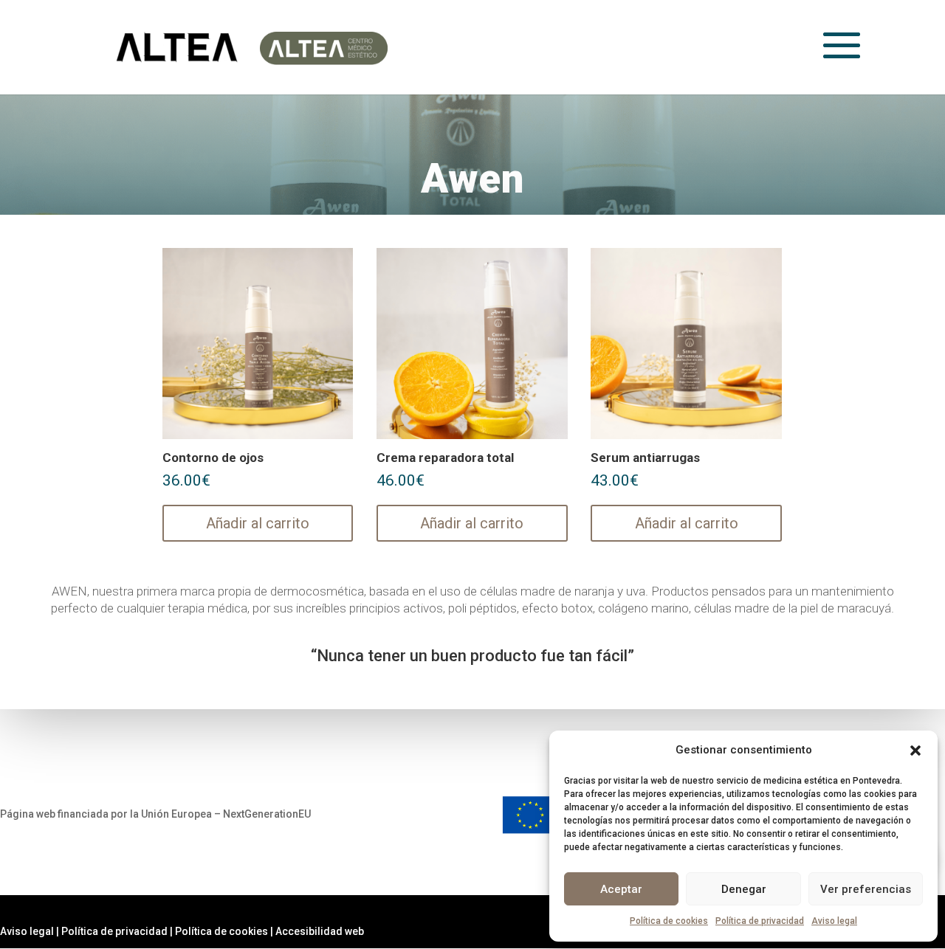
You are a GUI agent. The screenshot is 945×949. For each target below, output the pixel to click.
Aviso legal (834, 921)
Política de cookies (669, 921)
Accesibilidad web (319, 931)
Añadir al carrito (257, 523)
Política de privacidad (759, 921)
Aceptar (621, 889)
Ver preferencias (865, 889)
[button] (915, 750)
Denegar (743, 889)
